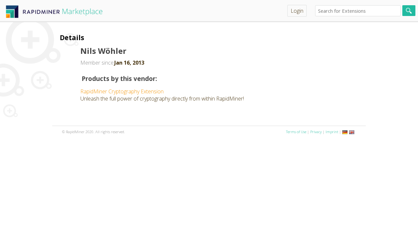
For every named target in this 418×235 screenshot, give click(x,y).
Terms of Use (296, 131)
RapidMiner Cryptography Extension (122, 91)
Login (297, 10)
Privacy (316, 131)
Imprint (332, 131)
